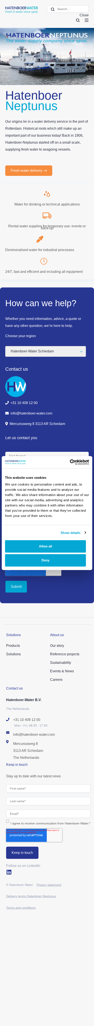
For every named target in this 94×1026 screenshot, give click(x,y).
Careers (56, 679)
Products (13, 645)
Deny (45, 560)
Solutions (13, 654)
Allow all (45, 546)
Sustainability (60, 662)
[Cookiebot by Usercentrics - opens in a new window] (70, 462)
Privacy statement (49, 885)
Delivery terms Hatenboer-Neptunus (31, 896)
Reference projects (64, 654)
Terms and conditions (21, 907)
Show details (70, 532)
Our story (57, 645)
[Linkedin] (9, 872)
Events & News (62, 671)
